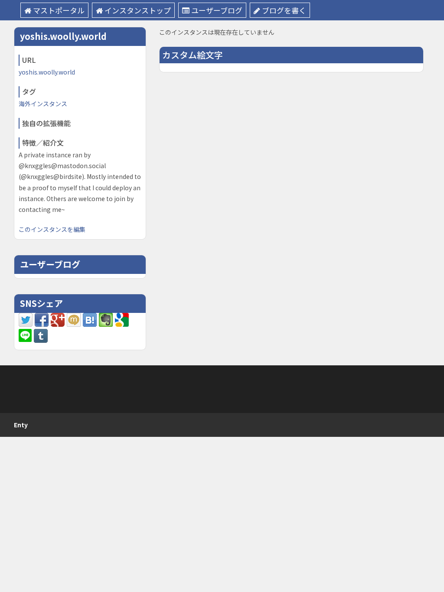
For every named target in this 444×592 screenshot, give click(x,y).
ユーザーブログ (216, 10)
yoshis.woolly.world (47, 72)
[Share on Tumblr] (41, 335)
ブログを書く (284, 10)
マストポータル (59, 10)
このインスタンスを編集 (52, 229)
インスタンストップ (137, 10)
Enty (21, 424)
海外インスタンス (43, 103)
